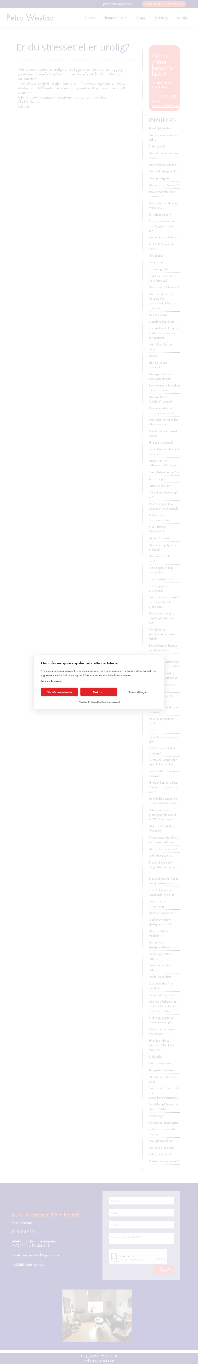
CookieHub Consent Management (105, 702)
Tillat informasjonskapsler (59, 692)
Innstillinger (138, 692)
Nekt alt (99, 692)
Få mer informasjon (51, 681)
